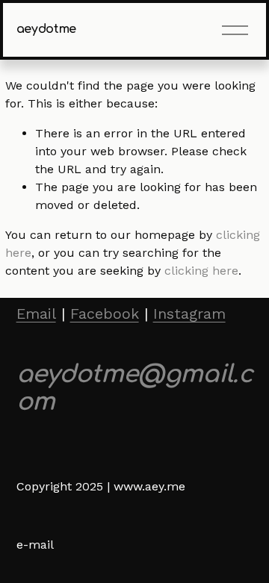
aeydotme (46, 29)
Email (36, 313)
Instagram (189, 313)
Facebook (104, 313)
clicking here (201, 271)
